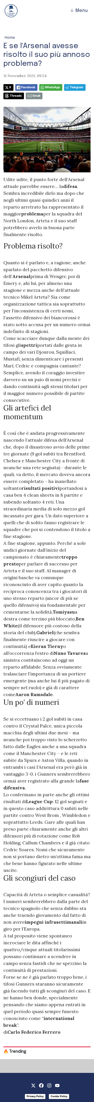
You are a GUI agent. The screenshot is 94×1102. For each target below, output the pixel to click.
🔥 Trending (14, 1052)
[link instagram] (49, 1085)
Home (10, 37)
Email (36, 95)
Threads (16, 95)
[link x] (33, 1085)
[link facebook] (41, 1085)
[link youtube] (57, 1085)
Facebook (28, 87)
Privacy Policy (35, 1096)
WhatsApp (52, 87)
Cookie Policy (59, 1096)
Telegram (76, 87)
